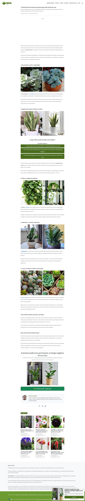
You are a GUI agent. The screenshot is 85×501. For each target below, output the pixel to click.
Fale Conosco (18, 494)
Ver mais (74, 497)
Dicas (79, 3)
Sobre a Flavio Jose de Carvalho (50, 494)
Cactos (22, 297)
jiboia (28, 207)
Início (14, 494)
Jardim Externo (50, 3)
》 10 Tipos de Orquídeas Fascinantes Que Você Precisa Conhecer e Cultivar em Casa (42, 156)
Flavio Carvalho (33, 396)
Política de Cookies (24, 494)
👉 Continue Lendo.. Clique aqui (42, 388)
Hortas (61, 3)
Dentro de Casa (73, 3)
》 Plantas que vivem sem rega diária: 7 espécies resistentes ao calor (42, 146)
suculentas (26, 297)
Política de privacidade (33, 494)
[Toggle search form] (82, 3)
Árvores (66, 3)
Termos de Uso (40, 494)
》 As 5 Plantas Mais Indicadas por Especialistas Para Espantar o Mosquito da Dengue (42, 150)
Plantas (57, 3)
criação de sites (38, 499)
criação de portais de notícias (47, 499)
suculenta (32, 93)
